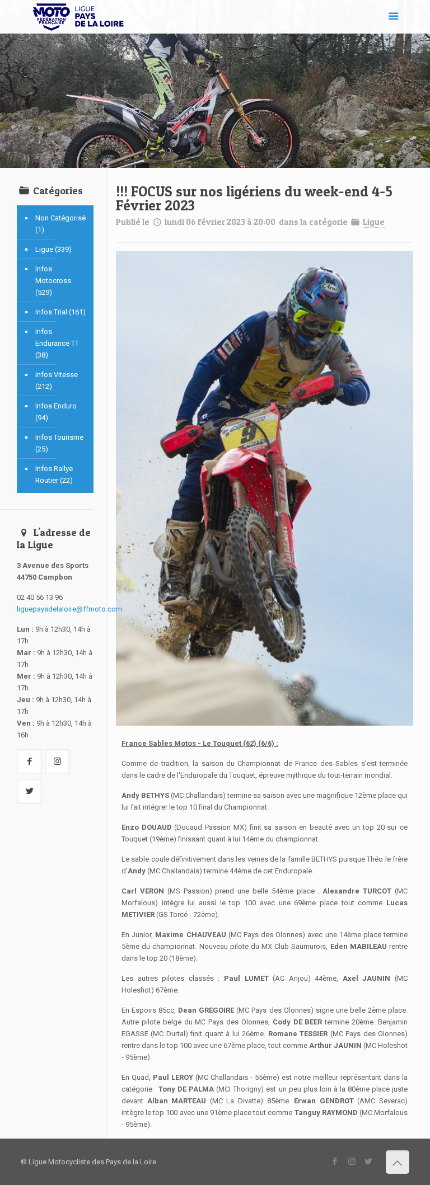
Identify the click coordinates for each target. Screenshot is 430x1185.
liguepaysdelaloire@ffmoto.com (69, 609)
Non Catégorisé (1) (60, 224)
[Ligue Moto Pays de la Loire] (78, 17)
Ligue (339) (53, 249)
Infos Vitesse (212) (56, 380)
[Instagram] (352, 1161)
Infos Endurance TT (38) (57, 343)
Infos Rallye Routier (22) (54, 474)
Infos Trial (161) (60, 312)
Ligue (374, 222)
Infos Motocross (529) (53, 281)
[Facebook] (335, 1161)
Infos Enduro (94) (56, 412)
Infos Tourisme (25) (59, 443)
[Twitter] (369, 1161)
